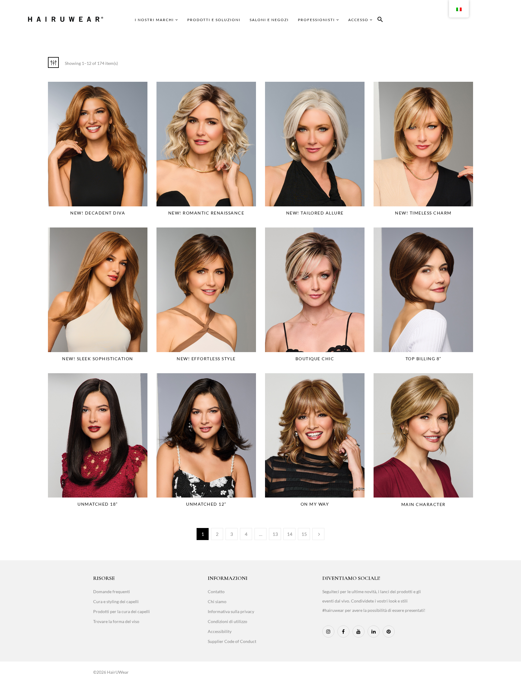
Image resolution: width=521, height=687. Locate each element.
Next (318, 534)
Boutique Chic (314, 358)
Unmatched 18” (97, 504)
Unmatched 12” (206, 504)
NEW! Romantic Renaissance (206, 212)
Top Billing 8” (423, 358)
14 (289, 534)
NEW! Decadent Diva (97, 212)
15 (304, 534)
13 (275, 534)
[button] (380, 20)
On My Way (315, 504)
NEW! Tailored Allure (315, 212)
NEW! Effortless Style (206, 358)
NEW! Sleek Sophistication (97, 358)
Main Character (423, 504)
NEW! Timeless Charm (423, 212)
